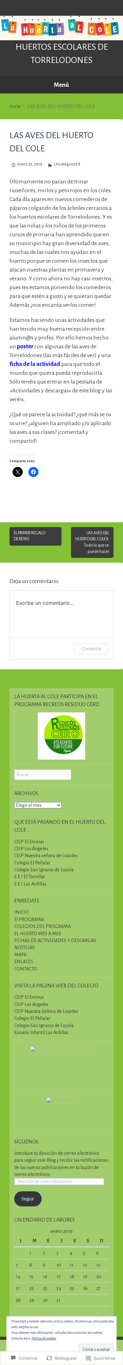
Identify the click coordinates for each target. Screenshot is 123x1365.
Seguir (27, 1198)
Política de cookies (44, 1338)
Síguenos (26, 1142)
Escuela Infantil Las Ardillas (41, 1032)
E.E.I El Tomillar (29, 876)
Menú (61, 84)
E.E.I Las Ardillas (30, 883)
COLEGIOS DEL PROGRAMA (42, 926)
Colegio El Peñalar (32, 862)
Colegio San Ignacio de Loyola (44, 869)
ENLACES (23, 961)
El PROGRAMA (29, 919)
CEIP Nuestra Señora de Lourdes (46, 1011)
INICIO (21, 912)
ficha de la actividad (34, 364)
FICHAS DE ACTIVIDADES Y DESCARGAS (55, 940)
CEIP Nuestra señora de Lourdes (46, 855)
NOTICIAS (24, 947)
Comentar (91, 648)
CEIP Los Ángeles (31, 848)
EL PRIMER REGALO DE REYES (29, 536)
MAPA (20, 954)
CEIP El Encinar (29, 841)
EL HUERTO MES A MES (37, 933)
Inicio (14, 106)
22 (31, 1288)
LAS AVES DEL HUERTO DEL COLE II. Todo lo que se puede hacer (92, 542)
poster (25, 346)
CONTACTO (25, 968)
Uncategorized (67, 164)
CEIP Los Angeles (31, 1004)
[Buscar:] (42, 774)
